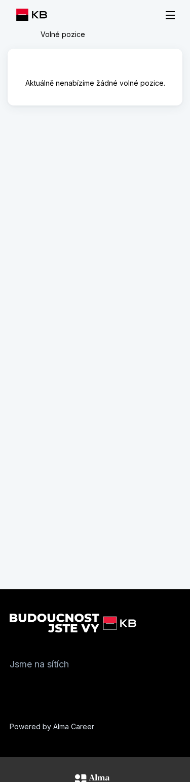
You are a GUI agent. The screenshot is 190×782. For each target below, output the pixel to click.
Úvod (22, 34)
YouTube (78, 688)
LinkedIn (58, 688)
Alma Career (73, 726)
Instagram (38, 688)
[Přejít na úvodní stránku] (34, 15)
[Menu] (170, 15)
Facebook (18, 688)
